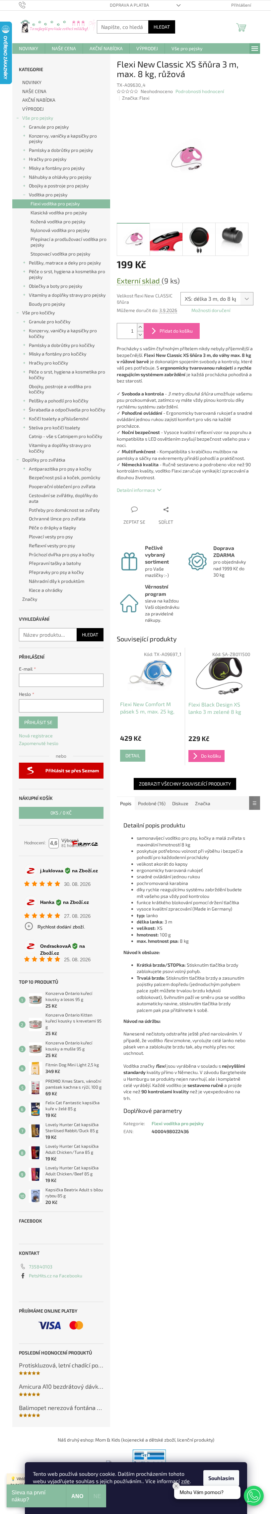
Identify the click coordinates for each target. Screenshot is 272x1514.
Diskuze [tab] (180, 803)
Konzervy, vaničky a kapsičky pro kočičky (63, 333)
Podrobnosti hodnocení (199, 91)
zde (185, 1481)
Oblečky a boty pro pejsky (55, 286)
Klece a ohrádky (45, 590)
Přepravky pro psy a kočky (56, 572)
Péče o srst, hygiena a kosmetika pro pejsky (67, 274)
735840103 (40, 1266)
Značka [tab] (202, 803)
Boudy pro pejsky (47, 304)
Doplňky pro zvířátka (43, 460)
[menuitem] (28, 48)
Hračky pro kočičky (48, 363)
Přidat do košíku (176, 331)
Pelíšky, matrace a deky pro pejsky (65, 263)
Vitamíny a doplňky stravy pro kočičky (60, 448)
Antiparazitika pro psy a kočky (60, 469)
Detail (132, 755)
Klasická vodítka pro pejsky (59, 212)
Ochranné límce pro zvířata (57, 518)
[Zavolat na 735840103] (28, 4)
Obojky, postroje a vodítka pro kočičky (60, 389)
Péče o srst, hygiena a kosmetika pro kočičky (67, 374)
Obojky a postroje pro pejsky (59, 185)
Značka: (135, 98)
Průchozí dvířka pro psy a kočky (61, 554)
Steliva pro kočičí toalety (54, 427)
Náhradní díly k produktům (56, 581)
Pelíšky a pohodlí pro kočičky (58, 400)
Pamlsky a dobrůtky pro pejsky (61, 150)
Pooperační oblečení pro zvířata (62, 486)
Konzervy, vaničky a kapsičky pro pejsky (63, 138)
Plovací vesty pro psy (51, 536)
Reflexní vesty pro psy (52, 545)
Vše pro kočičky (38, 312)
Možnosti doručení (210, 310)
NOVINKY (31, 82)
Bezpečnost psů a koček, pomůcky (64, 477)
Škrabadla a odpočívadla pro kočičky (67, 409)
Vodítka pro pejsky (48, 194)
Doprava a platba (129, 5)
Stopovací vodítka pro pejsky (60, 254)
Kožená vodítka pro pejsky (58, 221)
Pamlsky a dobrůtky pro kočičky (62, 345)
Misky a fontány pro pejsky (57, 168)
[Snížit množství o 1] (140, 335)
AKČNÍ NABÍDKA (38, 100)
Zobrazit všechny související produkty (185, 784)
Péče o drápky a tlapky (52, 527)
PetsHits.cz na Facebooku (55, 1275)
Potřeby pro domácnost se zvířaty (64, 510)
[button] (254, 1496)
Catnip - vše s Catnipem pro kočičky (65, 436)
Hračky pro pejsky (47, 159)
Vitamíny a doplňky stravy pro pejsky (67, 295)
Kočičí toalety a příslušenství (58, 418)
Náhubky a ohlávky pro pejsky (60, 177)
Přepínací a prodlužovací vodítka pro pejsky (68, 242)
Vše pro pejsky (37, 118)
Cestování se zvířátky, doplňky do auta (63, 498)
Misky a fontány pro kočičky (57, 354)
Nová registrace (36, 735)
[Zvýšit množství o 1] (140, 327)
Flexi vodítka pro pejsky (55, 203)
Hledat (162, 27)
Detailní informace (136, 490)
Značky (29, 599)
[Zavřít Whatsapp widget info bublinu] (176, 1486)
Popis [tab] (125, 803)
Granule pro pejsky (49, 127)
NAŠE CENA (34, 91)
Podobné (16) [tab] (152, 803)
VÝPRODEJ (33, 109)
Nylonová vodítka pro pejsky (60, 230)
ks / (61, 812)
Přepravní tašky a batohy (55, 563)
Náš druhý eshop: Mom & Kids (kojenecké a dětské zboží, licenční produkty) (136, 1440)
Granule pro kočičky (49, 321)
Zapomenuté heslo (38, 743)
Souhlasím (221, 1478)
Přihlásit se (38, 722)
